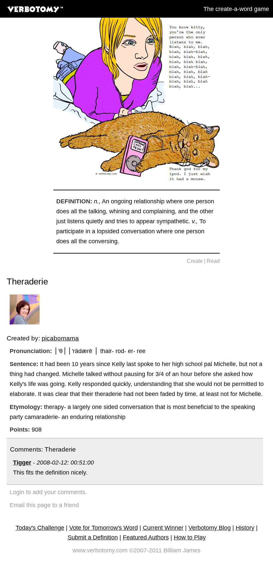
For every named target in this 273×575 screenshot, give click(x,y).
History (245, 527)
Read (213, 261)
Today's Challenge (40, 527)
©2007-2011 (145, 550)
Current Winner (163, 527)
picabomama (60, 338)
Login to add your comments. (48, 492)
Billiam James (181, 550)
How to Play (190, 537)
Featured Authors (146, 537)
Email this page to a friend (44, 505)
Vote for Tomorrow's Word (103, 527)
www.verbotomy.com (100, 550)
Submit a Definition (93, 537)
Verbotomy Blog (209, 527)
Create (195, 261)
